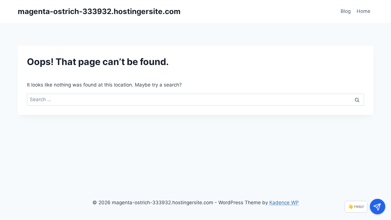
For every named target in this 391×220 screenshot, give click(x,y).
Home (363, 11)
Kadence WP (284, 202)
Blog (346, 11)
